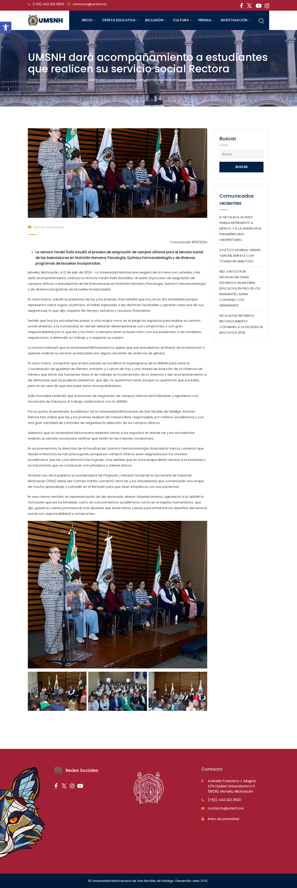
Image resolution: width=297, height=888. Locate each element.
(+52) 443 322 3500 (48, 4)
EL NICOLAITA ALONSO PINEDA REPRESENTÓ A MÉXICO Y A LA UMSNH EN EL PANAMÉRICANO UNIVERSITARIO (240, 228)
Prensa (204, 20)
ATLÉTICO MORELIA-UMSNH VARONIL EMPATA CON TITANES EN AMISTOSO (240, 255)
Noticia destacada (49, 227)
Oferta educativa (118, 20)
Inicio (87, 20)
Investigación (234, 20)
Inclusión (154, 20)
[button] (5, 27)
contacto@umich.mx (90, 4)
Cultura (181, 20)
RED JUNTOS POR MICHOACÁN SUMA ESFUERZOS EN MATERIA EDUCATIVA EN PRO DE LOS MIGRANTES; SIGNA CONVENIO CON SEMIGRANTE (239, 288)
